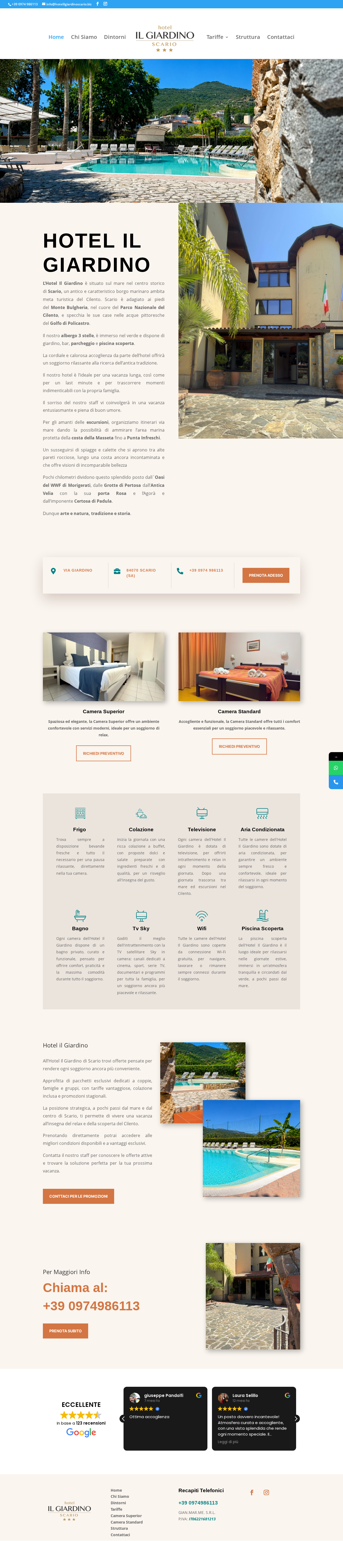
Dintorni (115, 38)
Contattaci (280, 38)
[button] (296, 1419)
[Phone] (336, 782)
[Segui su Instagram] (266, 1492)
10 (192, 192)
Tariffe (215, 38)
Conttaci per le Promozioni (78, 1196)
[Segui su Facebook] (252, 1492)
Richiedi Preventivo (103, 753)
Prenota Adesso (266, 575)
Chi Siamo (84, 38)
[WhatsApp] (336, 768)
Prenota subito (65, 1331)
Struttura (248, 38)
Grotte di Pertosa (122, 485)
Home (56, 38)
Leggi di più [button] (147, 1442)
